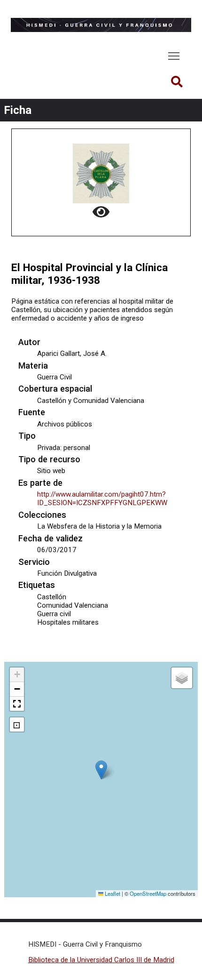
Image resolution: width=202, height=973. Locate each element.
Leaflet (111, 893)
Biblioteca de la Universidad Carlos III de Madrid (101, 960)
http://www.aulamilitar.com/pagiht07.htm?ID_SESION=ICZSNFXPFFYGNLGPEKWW (102, 498)
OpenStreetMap (148, 893)
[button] (101, 770)
